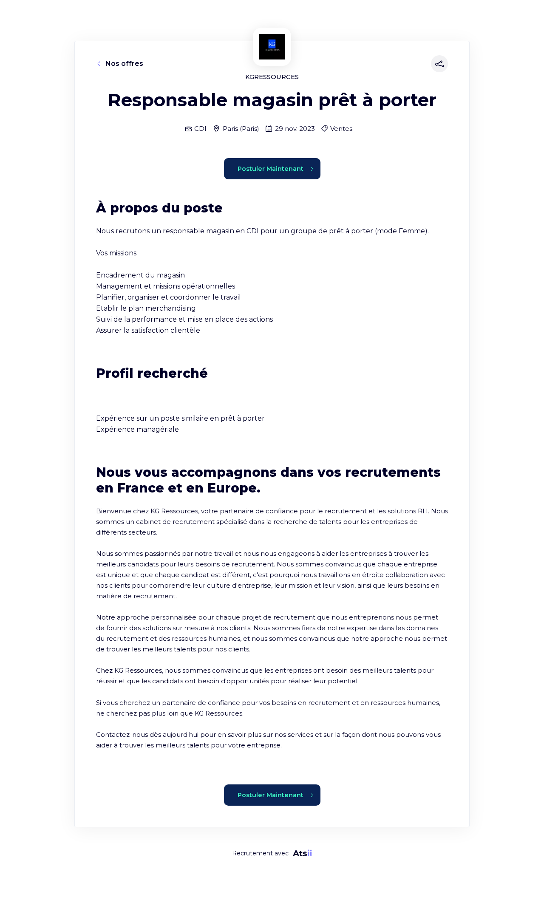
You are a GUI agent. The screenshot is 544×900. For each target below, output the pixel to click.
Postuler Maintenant (270, 169)
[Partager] (438, 63)
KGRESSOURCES (272, 77)
